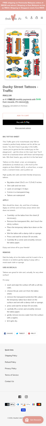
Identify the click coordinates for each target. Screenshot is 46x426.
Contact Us (9, 381)
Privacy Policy (10, 368)
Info (27, 102)
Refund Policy (10, 362)
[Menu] (41, 17)
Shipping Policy (11, 356)
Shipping (6, 106)
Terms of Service (12, 375)
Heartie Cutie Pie (19, 418)
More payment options (23, 128)
